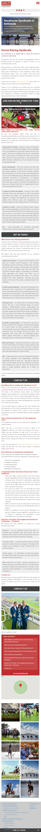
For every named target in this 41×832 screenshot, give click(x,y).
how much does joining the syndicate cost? (18, 648)
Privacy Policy (33, 804)
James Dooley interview (11, 808)
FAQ (5, 817)
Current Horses (9, 823)
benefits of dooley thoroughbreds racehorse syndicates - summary (19, 664)
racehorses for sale (22, 81)
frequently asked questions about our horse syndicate (18, 659)
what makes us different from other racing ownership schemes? (18, 641)
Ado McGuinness (9, 830)
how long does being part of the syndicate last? (20, 651)
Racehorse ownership (10, 804)
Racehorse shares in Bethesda (12, 819)
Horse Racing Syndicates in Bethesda (16, 812)
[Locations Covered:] (2, 3)
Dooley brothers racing (10, 806)
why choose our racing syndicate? (15, 645)
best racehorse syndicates (13, 654)
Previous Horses (9, 825)
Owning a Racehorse (10, 814)
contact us (7, 668)
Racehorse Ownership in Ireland (29, 444)
